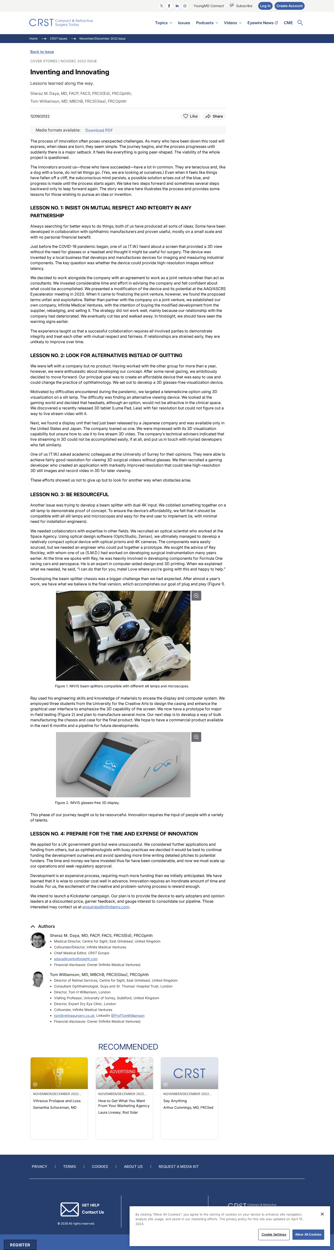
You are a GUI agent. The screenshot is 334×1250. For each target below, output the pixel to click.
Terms (69, 1166)
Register (20, 1244)
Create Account (290, 6)
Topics (161, 22)
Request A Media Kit (179, 1166)
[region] (230, 1226)
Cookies (100, 1166)
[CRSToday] (61, 23)
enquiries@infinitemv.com (105, 906)
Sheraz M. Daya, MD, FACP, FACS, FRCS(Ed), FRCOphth (101, 935)
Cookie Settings (274, 1234)
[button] (42, 926)
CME (288, 22)
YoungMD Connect (209, 6)
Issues (184, 22)
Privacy (39, 1166)
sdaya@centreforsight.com (76, 959)
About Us (133, 1166)
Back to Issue (42, 51)
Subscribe (244, 6)
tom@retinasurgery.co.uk (74, 1015)
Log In (265, 6)
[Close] (322, 1214)
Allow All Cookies (308, 1234)
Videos (230, 22)
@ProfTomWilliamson (128, 1015)
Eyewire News (260, 22)
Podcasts (205, 22)
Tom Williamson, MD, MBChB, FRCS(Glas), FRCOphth (99, 974)
